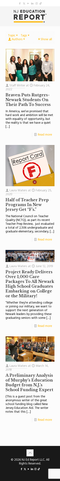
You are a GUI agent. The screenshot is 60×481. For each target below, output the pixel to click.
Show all (46, 39)
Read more (45, 134)
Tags (24, 35)
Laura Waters (18, 190)
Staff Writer (17, 85)
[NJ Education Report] (30, 16)
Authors (17, 39)
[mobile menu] (55, 13)
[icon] (41, 4)
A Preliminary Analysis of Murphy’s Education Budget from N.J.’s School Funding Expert (29, 382)
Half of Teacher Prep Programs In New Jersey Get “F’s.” (27, 205)
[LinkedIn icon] (32, 4)
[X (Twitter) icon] (24, 4)
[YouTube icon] (28, 4)
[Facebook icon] (20, 4)
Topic (11, 35)
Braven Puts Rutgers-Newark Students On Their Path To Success (28, 100)
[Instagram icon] (36, 4)
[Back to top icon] (30, 452)
